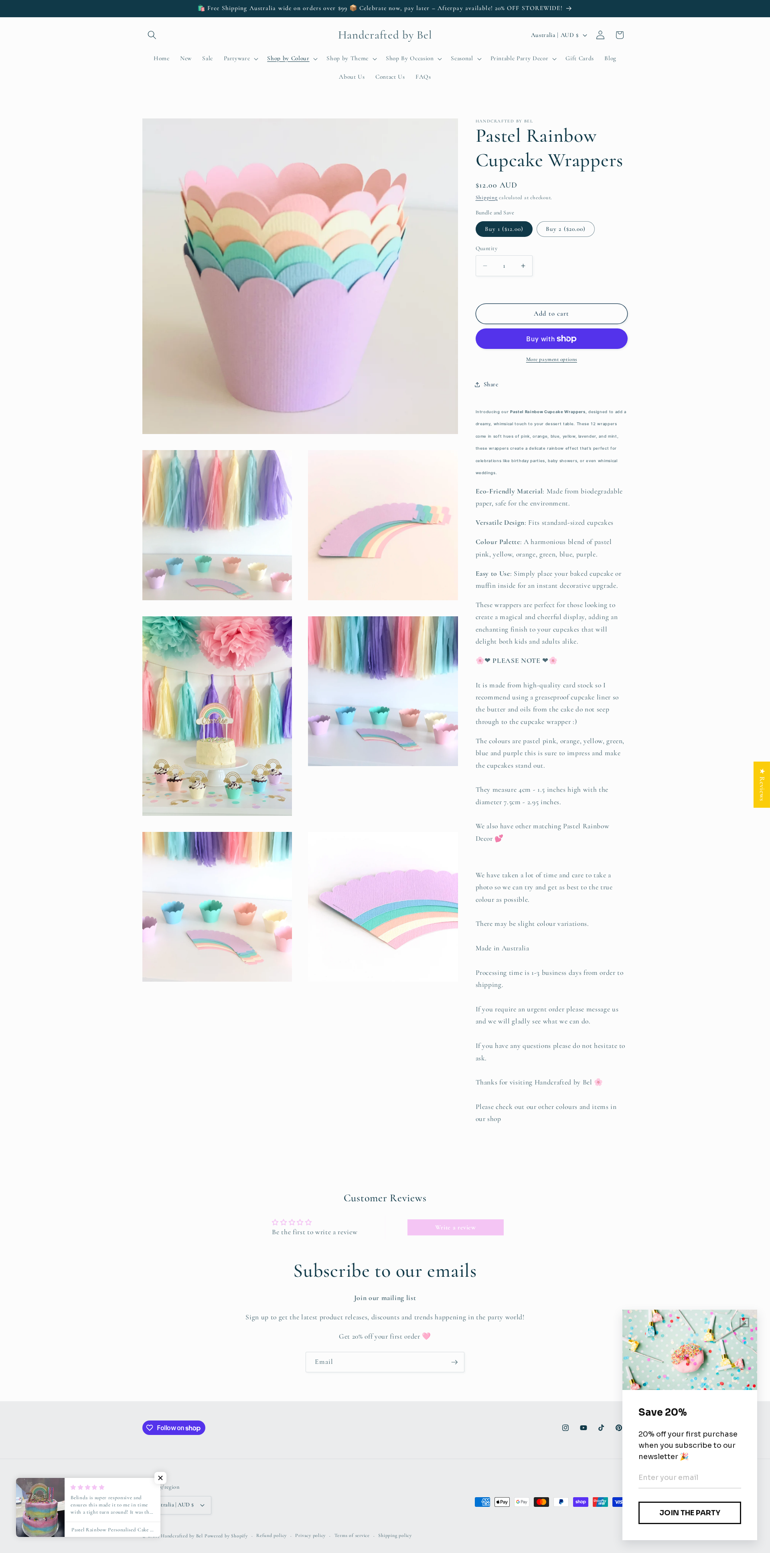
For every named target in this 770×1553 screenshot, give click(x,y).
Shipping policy (395, 1535)
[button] (152, 35)
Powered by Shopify (226, 1536)
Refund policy (271, 1535)
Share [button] (491, 384)
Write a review (455, 1227)
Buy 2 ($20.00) (566, 228)
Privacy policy (310, 1535)
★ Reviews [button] (762, 784)
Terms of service (352, 1535)
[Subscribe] (454, 1362)
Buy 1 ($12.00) (504, 228)
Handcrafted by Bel (182, 1536)
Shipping (487, 197)
